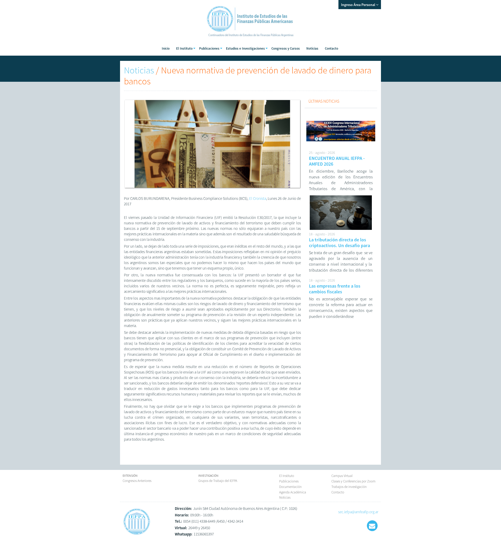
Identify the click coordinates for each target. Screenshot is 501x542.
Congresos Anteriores (137, 481)
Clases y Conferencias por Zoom (353, 481)
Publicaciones (289, 481)
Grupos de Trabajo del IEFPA (217, 481)
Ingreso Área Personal (358, 4)
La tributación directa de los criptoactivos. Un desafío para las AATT (339, 245)
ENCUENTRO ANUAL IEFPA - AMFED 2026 (337, 161)
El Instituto (286, 476)
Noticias (312, 48)
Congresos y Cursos (285, 48)
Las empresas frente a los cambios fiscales (334, 289)
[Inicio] (250, 39)
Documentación (290, 487)
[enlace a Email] (372, 526)
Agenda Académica (292, 492)
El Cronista (257, 198)
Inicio (166, 48)
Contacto (331, 48)
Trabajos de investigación (349, 487)
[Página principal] (137, 534)
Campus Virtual (342, 476)
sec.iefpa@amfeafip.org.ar (358, 511)
